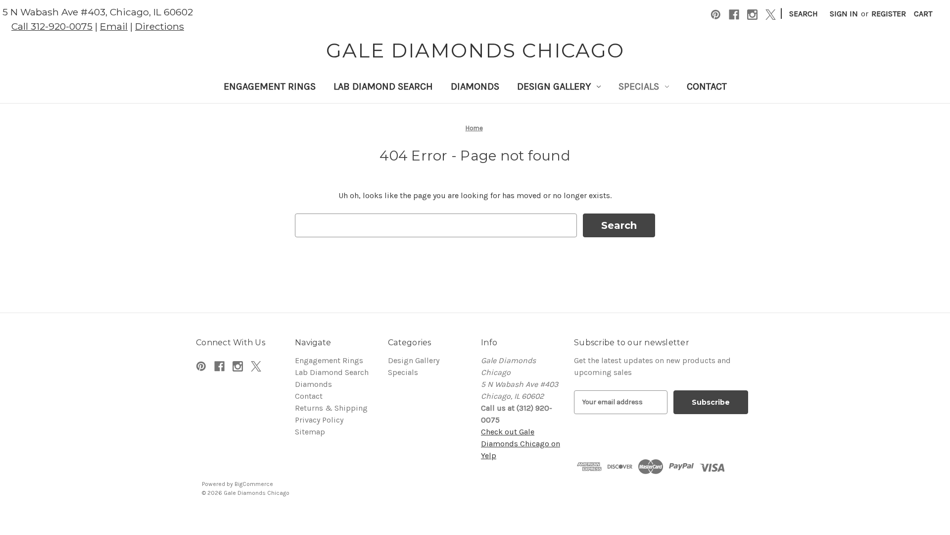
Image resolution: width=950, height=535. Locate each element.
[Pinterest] (716, 14)
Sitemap (310, 431)
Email (114, 26)
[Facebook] (734, 14)
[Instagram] (752, 14)
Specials (638, 86)
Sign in (844, 13)
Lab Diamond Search (383, 86)
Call (52, 26)
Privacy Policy (319, 420)
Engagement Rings (270, 86)
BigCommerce (254, 484)
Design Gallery (554, 86)
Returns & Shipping (331, 408)
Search (803, 13)
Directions (159, 26)
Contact (707, 86)
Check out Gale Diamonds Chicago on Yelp (520, 443)
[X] (770, 14)
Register (888, 13)
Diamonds (475, 86)
